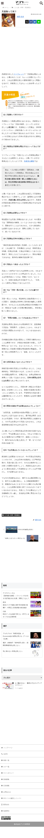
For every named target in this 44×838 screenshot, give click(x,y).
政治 (4, 602)
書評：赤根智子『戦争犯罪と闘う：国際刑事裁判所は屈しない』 (15, 644)
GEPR (5, 754)
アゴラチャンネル (9, 593)
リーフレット (19, 74)
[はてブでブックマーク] (35, 22)
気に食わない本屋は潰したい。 (13, 651)
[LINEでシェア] (39, 22)
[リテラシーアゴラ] (8, 686)
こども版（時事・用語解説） (12, 515)
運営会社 (6, 804)
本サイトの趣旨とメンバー (12, 798)
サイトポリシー (8, 773)
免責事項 (6, 811)
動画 (5, 585)
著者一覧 (6, 760)
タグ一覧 (6, 767)
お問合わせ (7, 792)
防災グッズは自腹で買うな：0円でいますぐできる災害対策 (16, 615)
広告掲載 (6, 785)
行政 (4, 611)
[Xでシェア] (27, 22)
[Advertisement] (22, 49)
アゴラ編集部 (19, 688)
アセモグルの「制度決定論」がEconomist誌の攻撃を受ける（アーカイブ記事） (16, 636)
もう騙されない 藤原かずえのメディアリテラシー (28, 684)
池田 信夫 (20, 17)
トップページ (7, 748)
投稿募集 (6, 779)
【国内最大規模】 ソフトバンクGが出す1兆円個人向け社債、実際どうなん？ (16, 597)
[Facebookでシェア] (31, 22)
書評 (5, 626)
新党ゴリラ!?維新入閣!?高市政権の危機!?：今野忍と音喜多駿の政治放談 (15, 606)
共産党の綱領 (29, 161)
